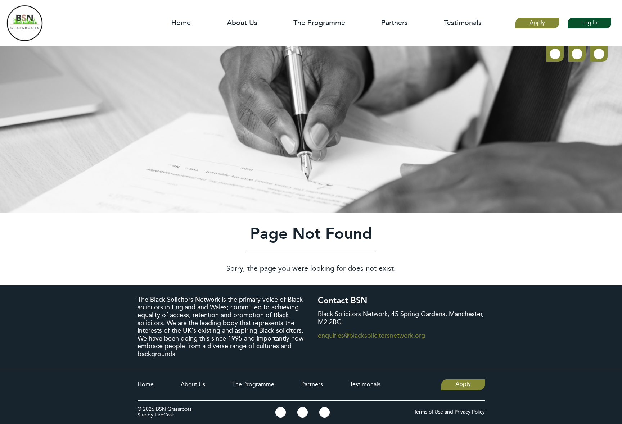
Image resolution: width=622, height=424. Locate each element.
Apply (537, 22)
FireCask (164, 415)
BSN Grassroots (173, 409)
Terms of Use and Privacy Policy (449, 412)
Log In (589, 22)
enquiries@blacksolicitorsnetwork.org (371, 335)
